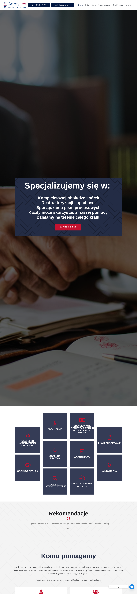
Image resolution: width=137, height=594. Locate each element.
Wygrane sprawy (105, 5)
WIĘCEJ (54, 484)
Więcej (54, 430)
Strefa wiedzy (118, 5)
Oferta (94, 5)
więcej (27, 447)
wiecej (27, 470)
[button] (16, 527)
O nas (87, 5)
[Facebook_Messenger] (131, 586)
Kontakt (128, 5)
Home (80, 5)
